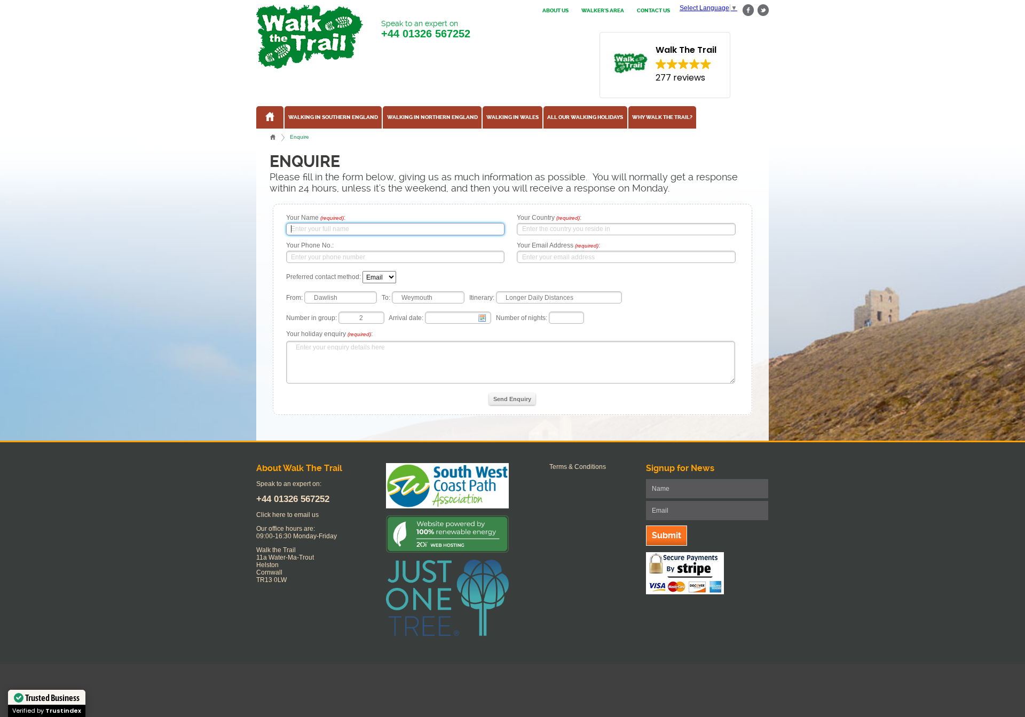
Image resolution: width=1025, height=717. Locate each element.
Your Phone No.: (310, 245)
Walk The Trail (309, 37)
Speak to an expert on (425, 29)
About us (555, 10)
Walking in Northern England (432, 117)
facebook (748, 10)
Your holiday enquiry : (329, 334)
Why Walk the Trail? (662, 117)
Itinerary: (481, 297)
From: (294, 297)
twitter (763, 10)
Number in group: (311, 318)
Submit (666, 535)
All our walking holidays (585, 117)
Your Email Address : (558, 245)
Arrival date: (406, 318)
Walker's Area (602, 10)
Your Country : (549, 217)
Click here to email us (287, 515)
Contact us (653, 10)
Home (273, 137)
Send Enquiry (512, 399)
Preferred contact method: (323, 277)
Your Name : (315, 217)
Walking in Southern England (333, 117)
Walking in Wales (512, 117)
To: (386, 297)
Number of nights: (521, 318)
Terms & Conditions (577, 467)
